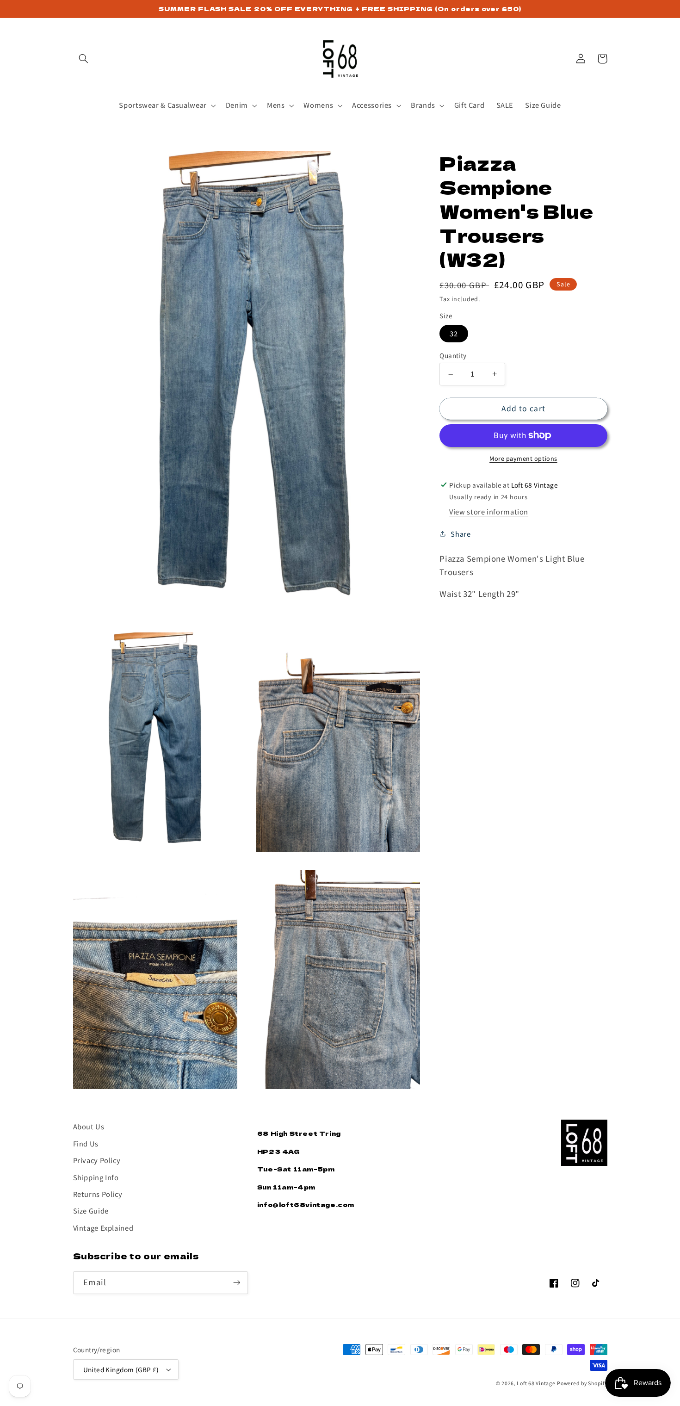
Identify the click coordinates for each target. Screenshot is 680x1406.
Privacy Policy (97, 1160)
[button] (83, 58)
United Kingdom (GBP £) (121, 1369)
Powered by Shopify (582, 1383)
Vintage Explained (103, 1228)
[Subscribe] (236, 1282)
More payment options (523, 458)
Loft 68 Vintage (536, 1383)
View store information (488, 511)
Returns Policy (98, 1194)
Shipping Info (96, 1177)
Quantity (452, 355)
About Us (89, 1126)
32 (454, 333)
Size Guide (91, 1210)
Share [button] (460, 534)
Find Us (86, 1143)
